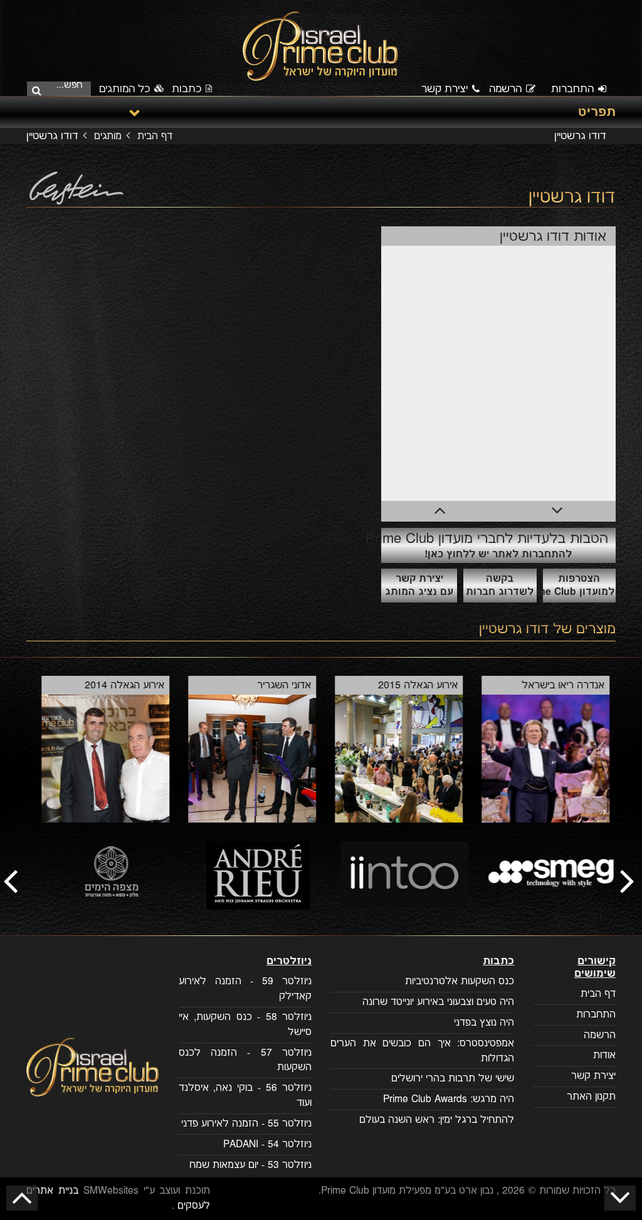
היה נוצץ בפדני (484, 1023)
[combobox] (63, 88)
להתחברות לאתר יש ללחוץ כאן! (494, 545)
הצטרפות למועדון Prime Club (578, 585)
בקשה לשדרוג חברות (500, 585)
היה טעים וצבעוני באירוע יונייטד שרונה (438, 1002)
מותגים (108, 136)
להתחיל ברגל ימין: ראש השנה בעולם (436, 1120)
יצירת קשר (444, 89)
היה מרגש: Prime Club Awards (448, 1099)
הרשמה (505, 89)
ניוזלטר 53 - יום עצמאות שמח (250, 1165)
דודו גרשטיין (514, 629)
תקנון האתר (591, 1097)
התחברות (572, 89)
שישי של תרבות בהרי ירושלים (452, 1079)
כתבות (186, 89)
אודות (604, 1055)
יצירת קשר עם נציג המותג (419, 585)
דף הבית (154, 136)
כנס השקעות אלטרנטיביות (459, 981)
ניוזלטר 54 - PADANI (267, 1144)
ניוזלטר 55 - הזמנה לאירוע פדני (246, 1124)
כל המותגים (126, 89)
